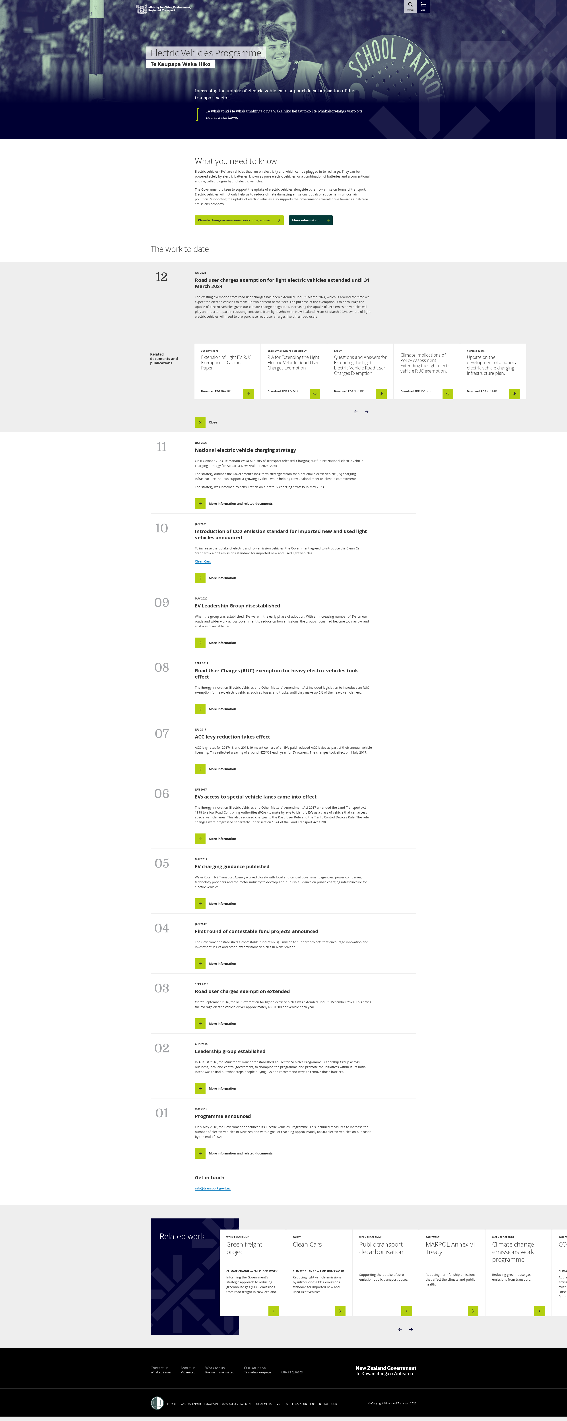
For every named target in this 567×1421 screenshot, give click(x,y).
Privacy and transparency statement (228, 1404)
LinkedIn (315, 1404)
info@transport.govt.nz (213, 1188)
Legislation (299, 1404)
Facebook (330, 1404)
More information (305, 220)
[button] (356, 411)
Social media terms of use (272, 1404)
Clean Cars (203, 561)
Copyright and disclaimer (184, 1404)
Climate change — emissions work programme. (234, 220)
